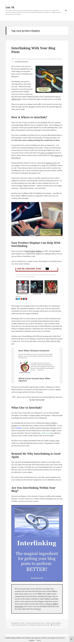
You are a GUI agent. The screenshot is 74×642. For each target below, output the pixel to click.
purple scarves (51, 163)
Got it (39, 640)
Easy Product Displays (33, 251)
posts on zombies (47, 153)
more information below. (21, 61)
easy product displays (54, 623)
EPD (50, 397)
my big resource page (36, 400)
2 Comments (56, 625)
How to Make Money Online (36, 623)
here (39, 609)
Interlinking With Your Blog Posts (33, 50)
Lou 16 (10, 7)
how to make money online (19, 625)
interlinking (31, 625)
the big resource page (43, 625)
